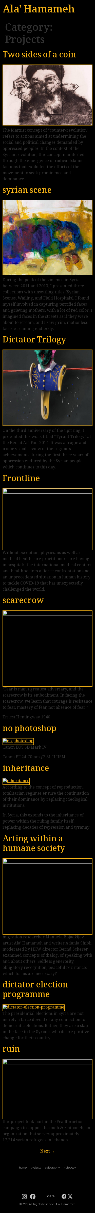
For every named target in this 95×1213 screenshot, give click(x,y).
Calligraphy (52, 1167)
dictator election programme (35, 990)
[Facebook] (32, 1196)
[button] (64, 1196)
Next (47, 1151)
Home (23, 1167)
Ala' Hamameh (39, 10)
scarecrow (23, 601)
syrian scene (27, 191)
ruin (11, 1050)
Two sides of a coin (39, 55)
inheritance (26, 769)
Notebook (70, 1167)
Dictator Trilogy (34, 341)
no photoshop (29, 729)
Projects (36, 1167)
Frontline (21, 479)
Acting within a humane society (34, 844)
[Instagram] (24, 1196)
